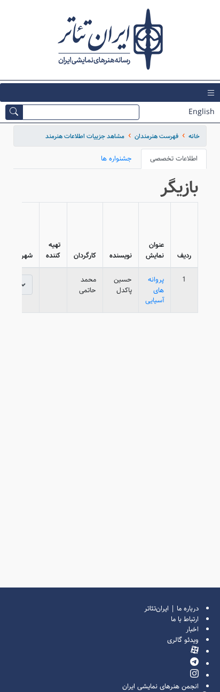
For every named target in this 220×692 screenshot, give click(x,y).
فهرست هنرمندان (156, 136)
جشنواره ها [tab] (116, 158)
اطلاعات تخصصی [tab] (174, 158)
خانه (194, 136)
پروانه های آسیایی (154, 290)
